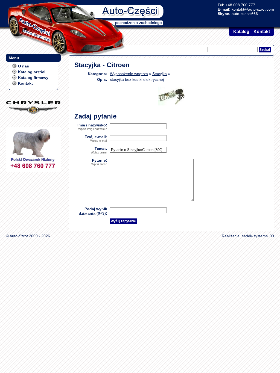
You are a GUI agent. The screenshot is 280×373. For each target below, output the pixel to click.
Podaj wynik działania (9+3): (93, 211)
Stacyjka (159, 74)
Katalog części (31, 72)
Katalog (241, 31)
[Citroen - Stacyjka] (171, 105)
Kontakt (261, 31)
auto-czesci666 (245, 13)
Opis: (102, 79)
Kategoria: (97, 74)
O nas (23, 66)
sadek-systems (255, 236)
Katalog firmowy (33, 77)
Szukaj (264, 50)
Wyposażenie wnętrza (129, 74)
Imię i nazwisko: (92, 127)
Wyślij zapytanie (123, 221)
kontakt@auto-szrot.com (253, 9)
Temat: (99, 150)
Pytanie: (99, 162)
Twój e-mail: (96, 138)
